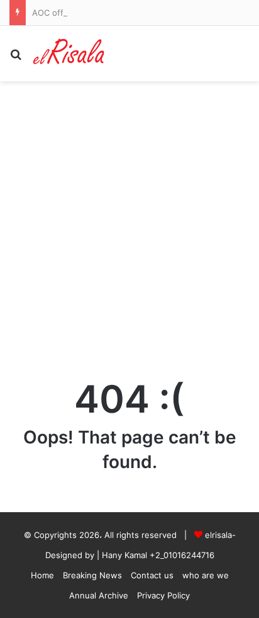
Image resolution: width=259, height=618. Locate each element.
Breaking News (92, 575)
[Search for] (15, 58)
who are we (205, 575)
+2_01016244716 (182, 555)
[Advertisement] (129, 217)
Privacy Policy (163, 595)
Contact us (152, 575)
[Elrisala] (69, 53)
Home (42, 575)
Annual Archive (98, 595)
